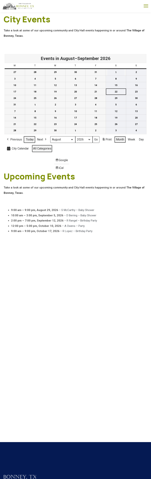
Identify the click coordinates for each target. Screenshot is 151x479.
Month (120, 139)
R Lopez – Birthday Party (77, 231)
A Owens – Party (74, 226)
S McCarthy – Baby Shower (77, 210)
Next (40, 139)
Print (107, 140)
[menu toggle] (146, 6)
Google (61, 161)
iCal (60, 169)
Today (30, 139)
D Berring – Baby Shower (81, 215)
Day (141, 139)
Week (131, 139)
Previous (16, 139)
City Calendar (20, 148)
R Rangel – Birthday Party (82, 220)
